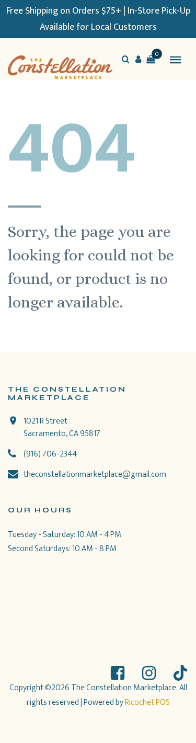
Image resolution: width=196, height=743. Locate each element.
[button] (138, 59)
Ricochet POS (147, 702)
